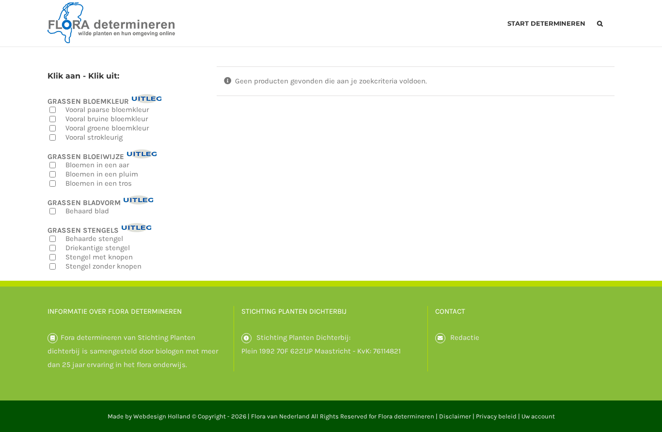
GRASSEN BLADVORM (84, 202)
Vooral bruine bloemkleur (106, 118)
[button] (600, 23)
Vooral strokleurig (94, 137)
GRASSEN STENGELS (83, 230)
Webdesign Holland (161, 416)
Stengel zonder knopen (103, 266)
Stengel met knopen (99, 257)
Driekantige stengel (97, 247)
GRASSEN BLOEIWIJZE (85, 156)
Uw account (538, 416)
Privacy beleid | (498, 416)
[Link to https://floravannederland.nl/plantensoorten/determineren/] (52, 338)
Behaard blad (87, 211)
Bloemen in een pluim (101, 174)
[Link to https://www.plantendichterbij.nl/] (246, 338)
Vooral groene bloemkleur (107, 128)
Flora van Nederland (280, 416)
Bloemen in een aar (97, 164)
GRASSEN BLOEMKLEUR (88, 101)
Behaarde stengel (94, 238)
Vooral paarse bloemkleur (107, 109)
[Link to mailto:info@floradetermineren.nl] (440, 338)
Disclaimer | (457, 416)
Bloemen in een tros (98, 183)
